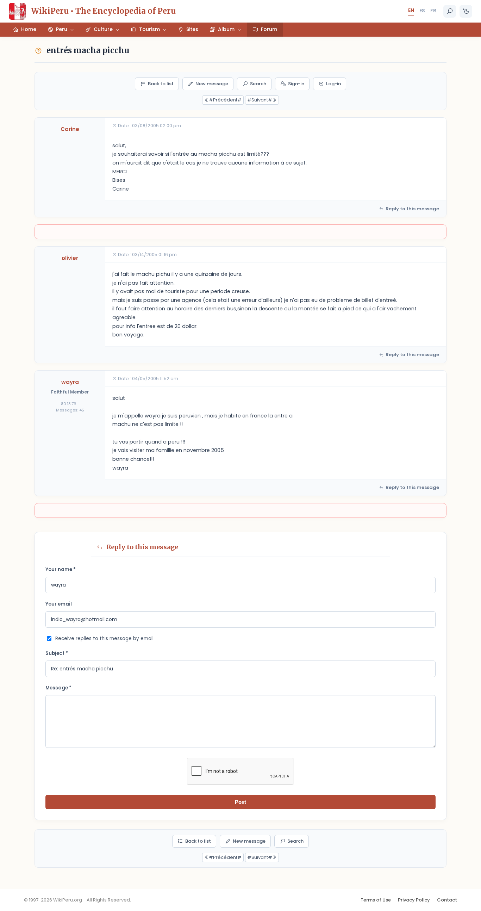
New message (211, 83)
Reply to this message (412, 208)
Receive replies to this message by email (104, 638)
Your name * (60, 569)
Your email (58, 604)
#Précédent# (225, 100)
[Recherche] (449, 11)
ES (422, 10)
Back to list (161, 83)
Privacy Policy (414, 900)
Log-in (333, 83)
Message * (58, 687)
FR (433, 10)
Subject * (56, 653)
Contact (447, 900)
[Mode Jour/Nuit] (466, 11)
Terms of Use (376, 900)
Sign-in (296, 83)
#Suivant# (259, 100)
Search (258, 83)
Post (240, 802)
